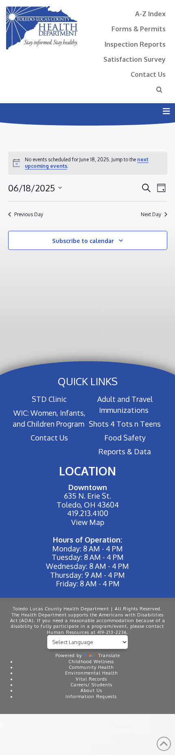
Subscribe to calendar (83, 240)
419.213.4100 (87, 513)
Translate (109, 655)
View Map (87, 522)
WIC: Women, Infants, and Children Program (49, 418)
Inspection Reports (135, 44)
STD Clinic (49, 399)
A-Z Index (150, 13)
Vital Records (91, 679)
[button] (166, 111)
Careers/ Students (91, 685)
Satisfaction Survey (134, 59)
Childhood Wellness (91, 661)
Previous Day (28, 214)
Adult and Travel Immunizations (125, 404)
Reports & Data (124, 451)
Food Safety (124, 437)
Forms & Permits (139, 28)
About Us (91, 690)
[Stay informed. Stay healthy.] (41, 28)
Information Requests (91, 696)
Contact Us (148, 74)
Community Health (91, 667)
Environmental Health (91, 673)
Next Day (151, 214)
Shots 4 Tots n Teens (125, 423)
